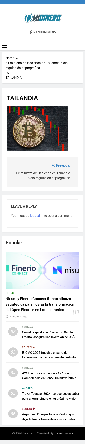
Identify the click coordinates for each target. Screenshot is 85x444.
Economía (28, 409)
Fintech (10, 293)
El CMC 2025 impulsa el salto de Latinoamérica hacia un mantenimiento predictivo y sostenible (49, 357)
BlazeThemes (63, 433)
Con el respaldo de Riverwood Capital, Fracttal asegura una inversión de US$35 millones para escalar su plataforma (50, 337)
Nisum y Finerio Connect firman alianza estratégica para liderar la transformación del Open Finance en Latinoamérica (40, 304)
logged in (36, 216)
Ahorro (27, 388)
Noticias (27, 327)
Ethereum (28, 347)
